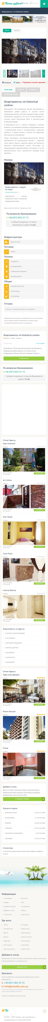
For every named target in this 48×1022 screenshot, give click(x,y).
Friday (5, 748)
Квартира (7, 941)
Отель (6, 925)
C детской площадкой (13, 643)
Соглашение (25, 906)
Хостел (6, 937)
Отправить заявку (22, 799)
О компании (8, 898)
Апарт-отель (25, 949)
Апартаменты (26, 933)
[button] (40, 51)
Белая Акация (9, 711)
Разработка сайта (10, 906)
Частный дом (25, 941)
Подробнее (39, 473)
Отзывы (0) (33, 90)
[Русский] (25, 3)
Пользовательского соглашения (21, 323)
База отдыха (8, 945)
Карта (17, 30)
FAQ (22, 902)
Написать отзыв (11, 94)
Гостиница (24, 925)
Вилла (6, 933)
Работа (23, 910)
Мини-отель (25, 929)
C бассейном (9, 652)
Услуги (21, 90)
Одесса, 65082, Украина (13, 338)
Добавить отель (9, 910)
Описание (8, 90)
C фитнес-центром (12, 647)
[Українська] (34, 3)
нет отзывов (40, 343)
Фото (7, 30)
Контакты (24, 898)
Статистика (8, 914)
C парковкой (9, 662)
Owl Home (7, 517)
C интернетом (10, 657)
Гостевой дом (8, 929)
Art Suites (7, 480)
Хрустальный (9, 443)
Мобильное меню (44, 4)
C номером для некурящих (15, 633)
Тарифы (6, 902)
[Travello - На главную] (5, 1010)
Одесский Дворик (11, 675)
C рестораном (10, 638)
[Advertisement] (24, 410)
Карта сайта (25, 914)
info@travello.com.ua (16, 986)
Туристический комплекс (30, 937)
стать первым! (30, 309)
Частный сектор (9, 949)
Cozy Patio (7, 554)
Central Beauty (9, 590)
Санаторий (24, 945)
